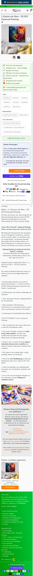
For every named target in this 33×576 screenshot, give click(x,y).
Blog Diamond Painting (10, 565)
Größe (4, 94)
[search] (5, 10)
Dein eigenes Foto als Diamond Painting (17, 449)
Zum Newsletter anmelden (11, 561)
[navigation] (14, 57)
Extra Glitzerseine (8, 119)
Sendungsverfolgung (9, 559)
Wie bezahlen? (8, 563)
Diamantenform (7, 111)
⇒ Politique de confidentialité (11, 537)
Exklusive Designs (17, 447)
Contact (13, 526)
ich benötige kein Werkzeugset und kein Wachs (16, 163)
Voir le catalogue (2, 10)
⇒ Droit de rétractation (8, 535)
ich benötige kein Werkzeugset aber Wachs (17, 160)
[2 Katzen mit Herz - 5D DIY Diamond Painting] (10, 490)
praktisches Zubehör (17, 459)
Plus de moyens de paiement (16, 180)
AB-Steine (12, 195)
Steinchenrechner (8, 573)
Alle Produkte (7, 550)
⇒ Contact (4, 544)
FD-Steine (21, 195)
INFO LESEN (23, 2)
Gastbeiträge (7, 571)
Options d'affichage (20, 170)
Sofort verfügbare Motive (17, 451)
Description (4, 214)
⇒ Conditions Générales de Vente (12, 541)
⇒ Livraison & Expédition (9, 539)
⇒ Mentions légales (7, 533)
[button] (7, 169)
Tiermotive (17, 446)
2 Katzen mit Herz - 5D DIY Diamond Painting (10, 501)
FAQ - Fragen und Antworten (12, 557)
